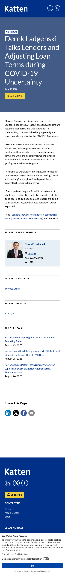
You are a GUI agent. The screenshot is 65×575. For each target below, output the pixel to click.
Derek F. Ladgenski (35, 244)
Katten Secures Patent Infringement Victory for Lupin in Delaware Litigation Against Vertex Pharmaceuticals (30, 368)
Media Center (12, 512)
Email (7, 516)
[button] (8, 413)
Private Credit (12, 288)
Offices (8, 509)
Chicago (31, 253)
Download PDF (15, 96)
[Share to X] (16, 413)
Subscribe (16, 494)
